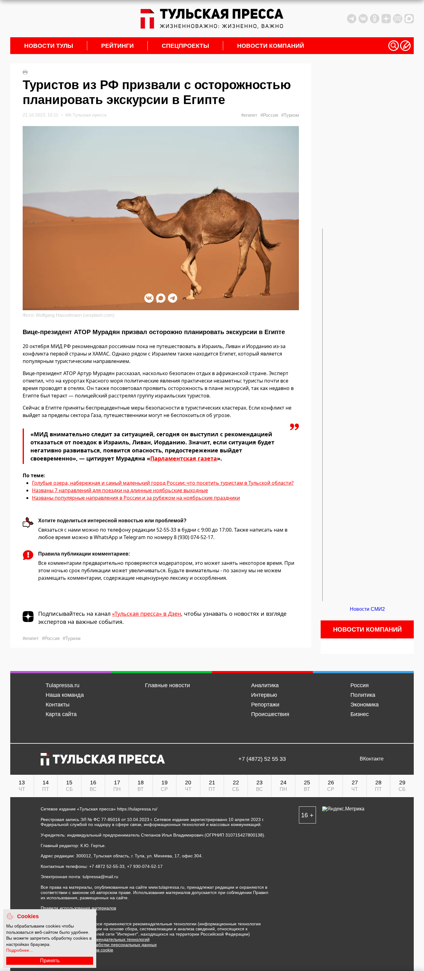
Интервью (264, 695)
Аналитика (265, 685)
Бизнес (359, 714)
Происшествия (270, 714)
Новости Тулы (48, 46)
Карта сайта (61, 714)
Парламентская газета (183, 458)
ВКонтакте (372, 758)
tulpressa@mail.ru (100, 876)
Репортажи (265, 704)
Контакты (58, 704)
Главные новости (167, 685)
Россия (359, 685)
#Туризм (290, 115)
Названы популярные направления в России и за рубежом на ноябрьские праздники (136, 497)
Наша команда (65, 695)
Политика (362, 695)
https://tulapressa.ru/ (137, 808)
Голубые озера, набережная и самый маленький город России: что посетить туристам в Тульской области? (163, 482)
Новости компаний (270, 46)
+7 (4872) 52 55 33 (262, 759)
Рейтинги (117, 46)
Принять (50, 960)
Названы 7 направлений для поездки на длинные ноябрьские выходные (120, 490)
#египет (249, 115)
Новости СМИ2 (367, 609)
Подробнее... (19, 950)
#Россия (269, 115)
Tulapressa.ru (62, 685)
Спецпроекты (185, 46)
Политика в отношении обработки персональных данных (99, 944)
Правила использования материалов (78, 907)
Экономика (364, 704)
